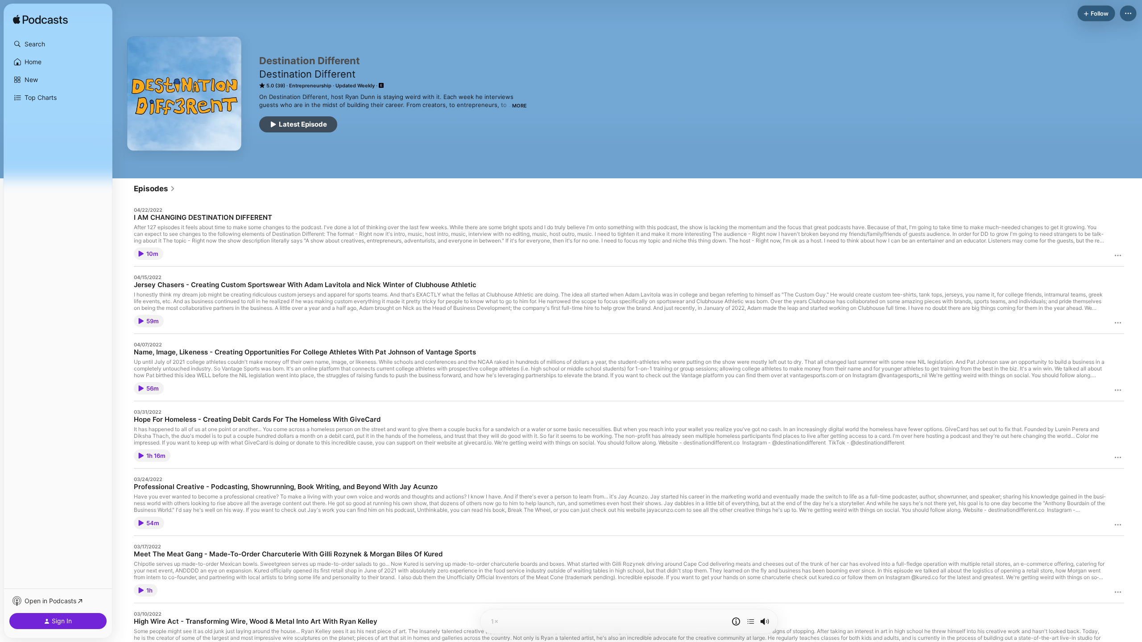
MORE (519, 106)
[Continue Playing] (750, 621)
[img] (40, 20)
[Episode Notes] (736, 621)
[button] (58, 44)
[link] (154, 188)
